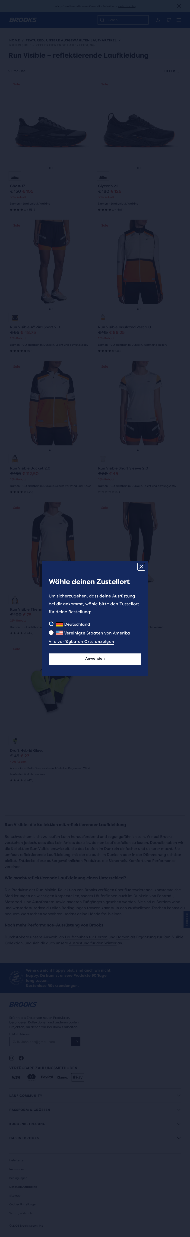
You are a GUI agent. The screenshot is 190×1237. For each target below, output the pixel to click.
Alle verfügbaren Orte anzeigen (81, 641)
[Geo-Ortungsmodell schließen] (141, 566)
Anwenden (95, 658)
